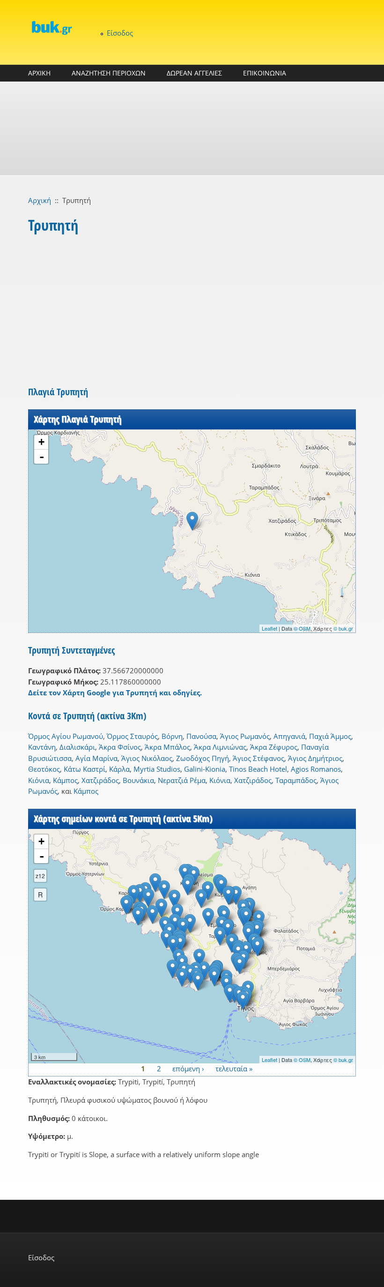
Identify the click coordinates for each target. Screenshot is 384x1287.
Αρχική (39, 200)
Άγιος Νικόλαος (146, 758)
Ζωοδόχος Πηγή (202, 758)
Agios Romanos (316, 769)
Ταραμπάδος (296, 780)
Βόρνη (172, 736)
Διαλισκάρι (77, 747)
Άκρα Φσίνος (120, 747)
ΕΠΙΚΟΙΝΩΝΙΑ (264, 72)
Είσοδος (120, 33)
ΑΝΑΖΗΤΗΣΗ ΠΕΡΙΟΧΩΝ (109, 72)
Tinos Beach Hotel (258, 769)
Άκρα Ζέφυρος (273, 747)
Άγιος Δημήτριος (315, 758)
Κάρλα (119, 769)
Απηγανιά (289, 736)
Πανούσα (201, 736)
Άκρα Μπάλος (167, 747)
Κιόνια (38, 780)
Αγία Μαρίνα (96, 758)
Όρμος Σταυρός (132, 736)
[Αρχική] (51, 28)
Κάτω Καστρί (84, 769)
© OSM (302, 628)
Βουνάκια (138, 780)
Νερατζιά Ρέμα (182, 780)
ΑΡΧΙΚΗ (39, 72)
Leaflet (269, 628)
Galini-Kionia (204, 769)
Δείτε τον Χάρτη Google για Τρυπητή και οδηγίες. (115, 692)
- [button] (41, 456)
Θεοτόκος (44, 769)
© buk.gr (343, 628)
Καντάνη (42, 747)
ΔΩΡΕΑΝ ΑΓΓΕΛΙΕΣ (194, 72)
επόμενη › (188, 1068)
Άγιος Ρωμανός (245, 736)
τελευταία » (233, 1068)
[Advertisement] (192, 128)
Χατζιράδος (100, 780)
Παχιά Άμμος (330, 736)
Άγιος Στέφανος (258, 758)
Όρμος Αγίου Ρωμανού (65, 736)
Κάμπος (65, 780)
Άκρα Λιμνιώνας (220, 747)
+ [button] (41, 442)
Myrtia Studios (156, 769)
